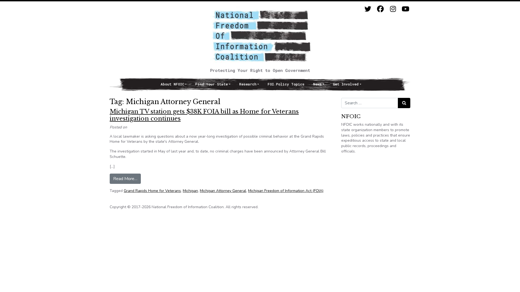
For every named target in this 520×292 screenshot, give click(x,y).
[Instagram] (393, 9)
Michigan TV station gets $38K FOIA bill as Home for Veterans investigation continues (204, 115)
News (317, 84)
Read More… (127, 178)
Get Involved (346, 84)
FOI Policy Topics (286, 84)
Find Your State (211, 84)
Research (247, 84)
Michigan (190, 190)
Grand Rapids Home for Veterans (152, 190)
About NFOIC (172, 84)
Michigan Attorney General (223, 190)
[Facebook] (380, 9)
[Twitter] (368, 9)
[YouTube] (405, 9)
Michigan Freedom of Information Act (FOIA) (285, 190)
